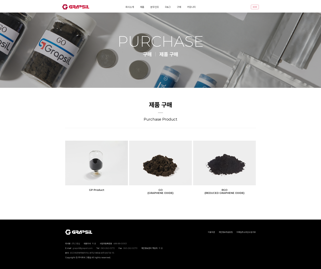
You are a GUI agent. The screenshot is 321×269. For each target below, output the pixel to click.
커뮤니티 (191, 7)
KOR (255, 7)
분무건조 (154, 7)
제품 (142, 7)
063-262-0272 (108, 248)
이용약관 (211, 232)
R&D (168, 7)
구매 (179, 7)
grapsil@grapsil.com (83, 248)
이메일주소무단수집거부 (246, 232)
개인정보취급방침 (226, 232)
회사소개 (129, 7)
